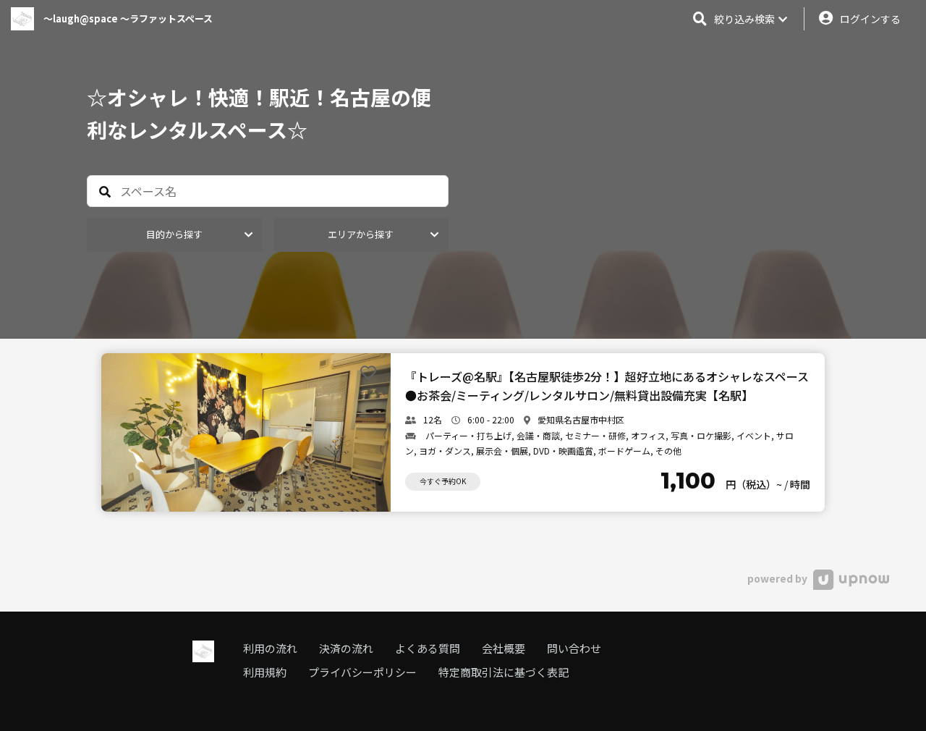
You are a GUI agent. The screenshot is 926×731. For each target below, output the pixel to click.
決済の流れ (346, 648)
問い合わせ (574, 648)
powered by (778, 578)
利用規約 (264, 672)
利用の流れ (270, 648)
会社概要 (503, 648)
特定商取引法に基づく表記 (503, 672)
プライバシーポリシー (362, 672)
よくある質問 (427, 648)
